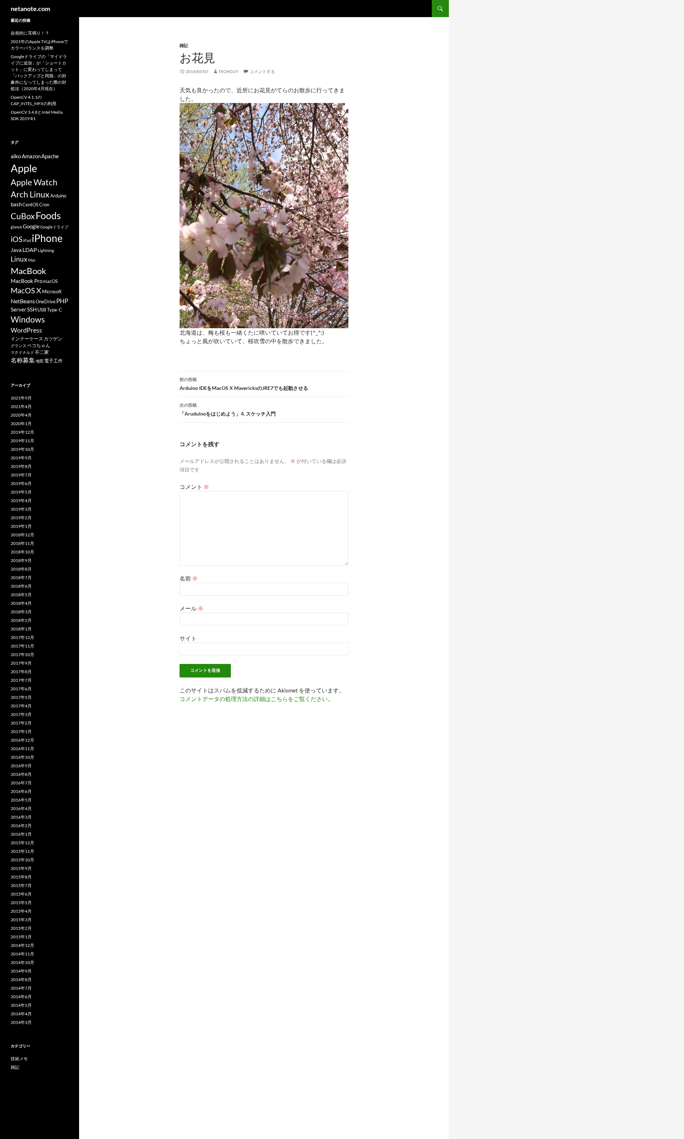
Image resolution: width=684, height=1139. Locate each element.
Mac (32, 260)
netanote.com (30, 8)
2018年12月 (22, 534)
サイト (188, 638)
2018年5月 (21, 594)
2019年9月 (21, 457)
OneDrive (46, 301)
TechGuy (228, 71)
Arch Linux (30, 194)
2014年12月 (22, 945)
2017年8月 (21, 671)
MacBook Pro (26, 281)
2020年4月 (21, 415)
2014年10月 (22, 962)
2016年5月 (21, 800)
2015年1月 (21, 936)
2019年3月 (21, 509)
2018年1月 (21, 629)
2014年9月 (21, 971)
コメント (194, 486)
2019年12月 (22, 432)
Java (16, 250)
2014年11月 (22, 954)
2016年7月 (21, 782)
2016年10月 (22, 757)
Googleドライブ (54, 227)
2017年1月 (21, 731)
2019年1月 (21, 526)
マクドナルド (22, 352)
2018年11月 (22, 543)
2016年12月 (22, 740)
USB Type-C (49, 310)
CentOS (30, 204)
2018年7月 (21, 577)
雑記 (184, 45)
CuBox (23, 216)
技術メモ (19, 1058)
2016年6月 (21, 791)
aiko (16, 156)
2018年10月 (22, 552)
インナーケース (27, 338)
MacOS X (26, 290)
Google (31, 226)
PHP (62, 301)
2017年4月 (21, 705)
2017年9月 (21, 663)
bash (16, 204)
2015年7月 (21, 885)
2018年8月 (21, 569)
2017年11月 (22, 646)
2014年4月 (21, 1013)
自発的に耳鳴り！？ (30, 33)
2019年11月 (22, 440)
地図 (39, 361)
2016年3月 (21, 817)
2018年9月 (21, 560)
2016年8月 (21, 774)
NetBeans (23, 301)
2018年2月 (21, 620)
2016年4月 (21, 808)
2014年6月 (21, 996)
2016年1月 (21, 834)
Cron (44, 204)
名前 (189, 578)
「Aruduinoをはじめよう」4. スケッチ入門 (228, 409)
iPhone (47, 238)
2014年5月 (21, 1005)
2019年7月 (21, 475)
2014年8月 (21, 979)
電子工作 (53, 361)
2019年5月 (21, 492)
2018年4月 (21, 603)
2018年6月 (21, 586)
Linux (19, 259)
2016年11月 (22, 748)
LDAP (29, 249)
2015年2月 (21, 928)
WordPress (26, 330)
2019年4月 (21, 500)
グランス (18, 345)
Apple (24, 168)
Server (18, 309)
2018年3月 (21, 611)
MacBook (28, 271)
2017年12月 (22, 637)
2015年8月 (21, 877)
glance (16, 227)
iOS (16, 239)
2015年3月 (21, 919)
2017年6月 (21, 688)
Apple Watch (34, 182)
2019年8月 (21, 466)
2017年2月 (21, 723)
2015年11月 (22, 851)
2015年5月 (21, 902)
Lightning (46, 250)
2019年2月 (21, 517)
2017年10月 (22, 654)
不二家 (42, 352)
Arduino (58, 196)
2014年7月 (21, 988)
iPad (27, 240)
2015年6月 (21, 894)
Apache (50, 156)
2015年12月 (22, 842)
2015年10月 (22, 859)
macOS (50, 281)
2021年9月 (21, 398)
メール (191, 608)
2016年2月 (21, 825)
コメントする (262, 71)
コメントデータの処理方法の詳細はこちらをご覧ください (254, 698)
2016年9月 (21, 765)
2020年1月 (21, 423)
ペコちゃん (38, 345)
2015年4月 (21, 911)
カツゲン (53, 338)
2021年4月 (21, 406)
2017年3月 (21, 714)
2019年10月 (22, 449)
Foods (48, 215)
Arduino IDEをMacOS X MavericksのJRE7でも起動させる (244, 384)
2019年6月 (21, 483)
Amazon (31, 156)
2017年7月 (21, 680)
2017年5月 (21, 697)
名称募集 (23, 360)
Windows (28, 319)
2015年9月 (21, 868)
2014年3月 (21, 1022)
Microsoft (52, 291)
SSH (32, 309)
